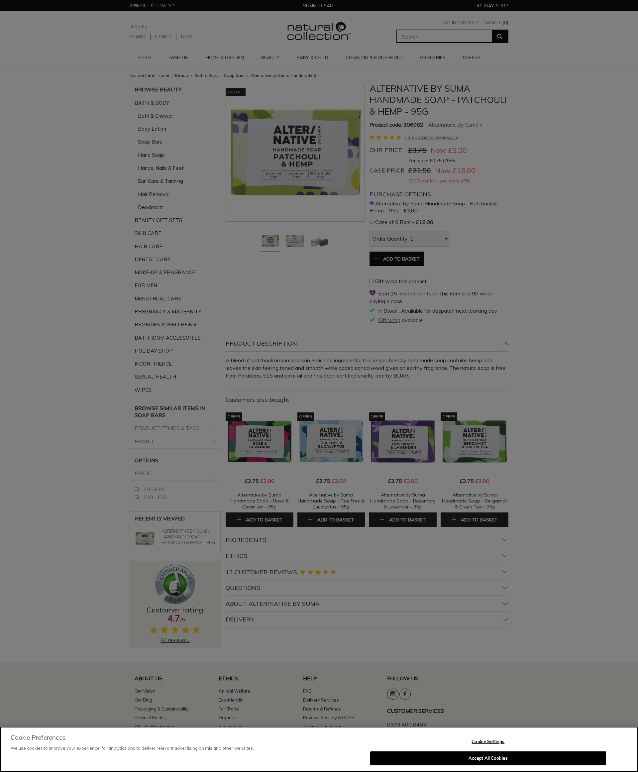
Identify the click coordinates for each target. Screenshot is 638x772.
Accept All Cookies (488, 758)
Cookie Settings (488, 741)
